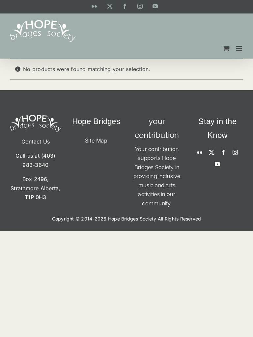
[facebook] (223, 152)
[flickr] (199, 152)
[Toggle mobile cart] (226, 48)
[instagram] (235, 152)
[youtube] (217, 164)
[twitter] (211, 152)
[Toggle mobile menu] (239, 48)
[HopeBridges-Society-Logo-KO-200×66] (35, 117)
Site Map (96, 140)
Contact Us (35, 141)
